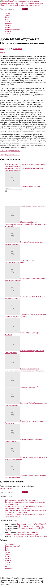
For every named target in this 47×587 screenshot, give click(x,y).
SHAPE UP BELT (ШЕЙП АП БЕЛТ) (32, 536)
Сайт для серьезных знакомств (33, 206)
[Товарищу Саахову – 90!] (12, 387)
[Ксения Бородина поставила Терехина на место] (12, 439)
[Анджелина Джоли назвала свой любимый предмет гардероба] (12, 314)
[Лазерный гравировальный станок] (12, 186)
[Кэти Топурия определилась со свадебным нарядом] (12, 296)
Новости (8, 31)
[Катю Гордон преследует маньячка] (12, 333)
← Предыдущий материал (10, 151)
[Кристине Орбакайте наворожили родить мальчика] (12, 403)
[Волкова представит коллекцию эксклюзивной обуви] (12, 278)
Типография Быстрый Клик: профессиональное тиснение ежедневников (22, 533)
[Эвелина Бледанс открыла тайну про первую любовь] (12, 475)
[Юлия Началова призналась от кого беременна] (12, 351)
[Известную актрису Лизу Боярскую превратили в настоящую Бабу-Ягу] (26, 166)
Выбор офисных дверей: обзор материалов (21, 500)
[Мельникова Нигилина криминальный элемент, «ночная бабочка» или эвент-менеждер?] (12, 222)
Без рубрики (9, 544)
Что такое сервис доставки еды (31, 526)
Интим (7, 27)
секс (6, 566)
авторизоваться (6, 488)
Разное (7, 33)
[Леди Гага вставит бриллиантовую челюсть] (12, 260)
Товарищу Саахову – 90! (29, 387)
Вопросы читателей (12, 29)
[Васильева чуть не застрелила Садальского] (12, 421)
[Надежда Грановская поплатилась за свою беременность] (12, 457)
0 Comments (17, 49)
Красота (8, 25)
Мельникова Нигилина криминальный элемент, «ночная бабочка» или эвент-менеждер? (26, 224)
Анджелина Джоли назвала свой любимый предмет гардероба (25, 315)
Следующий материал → (10, 155)
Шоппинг (8, 23)
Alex (2, 49)
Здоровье (8, 15)
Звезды (7, 13)
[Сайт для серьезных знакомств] (13, 206)
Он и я (7, 21)
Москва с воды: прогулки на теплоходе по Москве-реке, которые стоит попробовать (24, 507)
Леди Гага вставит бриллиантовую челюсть (20, 261)
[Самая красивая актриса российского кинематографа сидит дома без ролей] (12, 369)
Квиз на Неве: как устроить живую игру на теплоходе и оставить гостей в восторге (26, 511)
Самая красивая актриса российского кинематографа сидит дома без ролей (24, 370)
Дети (6, 19)
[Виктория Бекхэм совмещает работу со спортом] (12, 242)
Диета (7, 17)
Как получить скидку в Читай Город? (31, 524)
